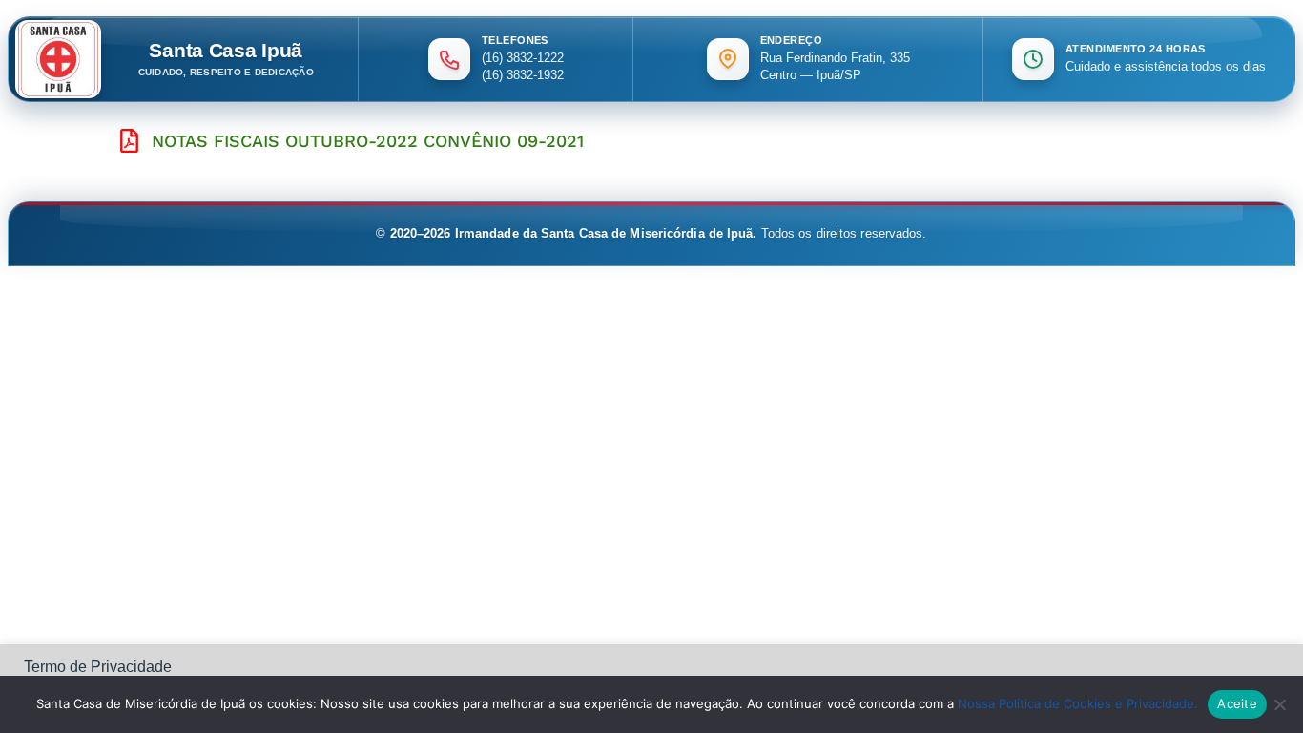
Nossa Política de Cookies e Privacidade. (1078, 703)
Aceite (1237, 703)
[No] (1279, 704)
